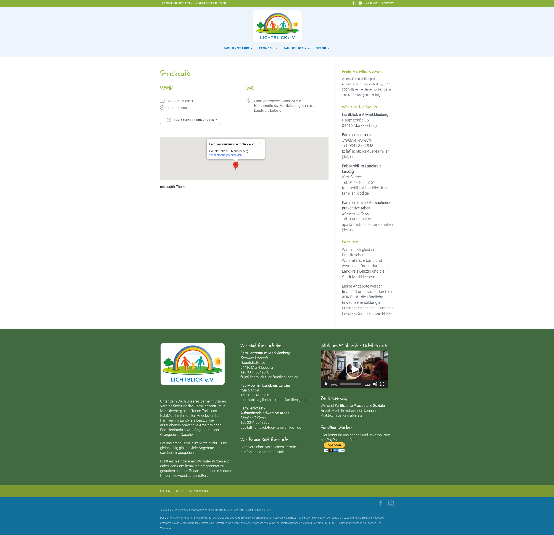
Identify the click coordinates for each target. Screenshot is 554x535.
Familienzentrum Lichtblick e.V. (277, 100)
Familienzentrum (236, 48)
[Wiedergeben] (326, 384)
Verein (321, 48)
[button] (235, 166)
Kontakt (388, 3)
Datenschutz (171, 491)
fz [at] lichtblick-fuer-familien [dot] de (269, 377)
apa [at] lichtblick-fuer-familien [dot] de (270, 427)
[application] (354, 369)
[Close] (259, 144)
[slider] (350, 384)
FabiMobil (266, 48)
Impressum (198, 491)
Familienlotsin (171, 430)
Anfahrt (372, 3)
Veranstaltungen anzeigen (225, 155)
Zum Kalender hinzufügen (193, 119)
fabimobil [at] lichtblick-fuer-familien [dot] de (275, 400)
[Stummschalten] (375, 384)
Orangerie (168, 434)
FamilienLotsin (295, 48)
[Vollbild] (382, 384)
